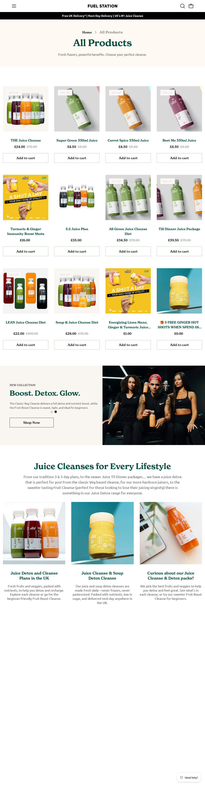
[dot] (51, 412)
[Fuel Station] (102, 6)
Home (87, 32)
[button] (182, 6)
